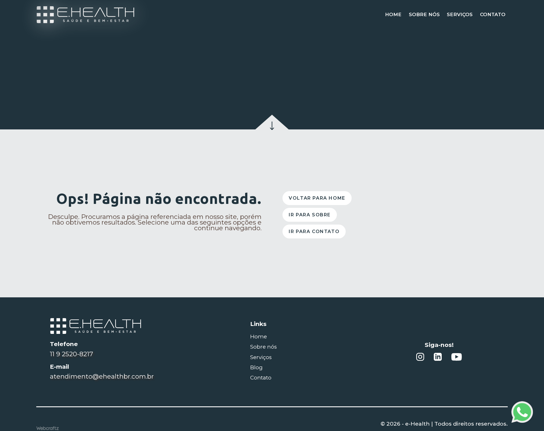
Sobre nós (424, 14)
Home (393, 14)
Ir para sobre (310, 214)
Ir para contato (314, 231)
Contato (492, 14)
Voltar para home (317, 197)
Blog (256, 367)
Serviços (460, 14)
